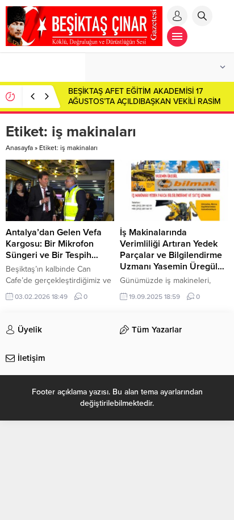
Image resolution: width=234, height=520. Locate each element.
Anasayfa (19, 148)
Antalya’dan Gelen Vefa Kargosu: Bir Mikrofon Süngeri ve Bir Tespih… (54, 244)
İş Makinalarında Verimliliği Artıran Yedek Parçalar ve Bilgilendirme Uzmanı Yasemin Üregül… (172, 249)
